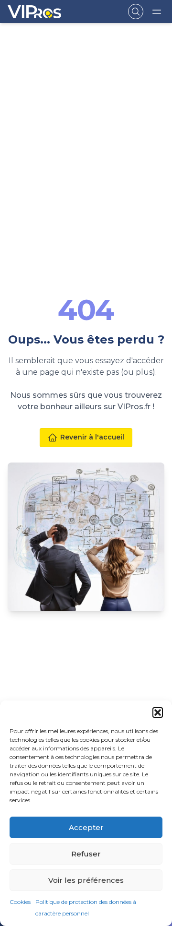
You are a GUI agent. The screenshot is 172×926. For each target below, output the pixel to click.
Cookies (20, 901)
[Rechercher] (135, 11)
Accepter (86, 827)
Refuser (86, 853)
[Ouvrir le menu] (156, 11)
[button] (157, 712)
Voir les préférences (86, 880)
